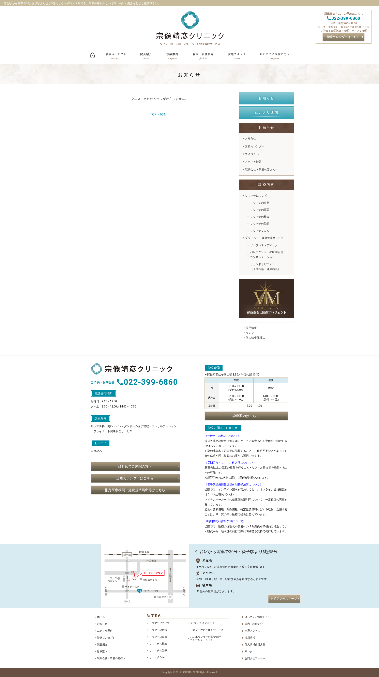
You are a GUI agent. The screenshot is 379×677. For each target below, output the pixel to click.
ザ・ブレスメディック (264, 245)
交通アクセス (252, 630)
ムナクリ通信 (105, 630)
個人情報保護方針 (255, 644)
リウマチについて (256, 195)
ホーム (101, 616)
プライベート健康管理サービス (265, 237)
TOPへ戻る (158, 114)
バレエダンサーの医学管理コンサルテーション (266, 255)
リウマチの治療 (259, 223)
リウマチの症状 (259, 202)
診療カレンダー (254, 146)
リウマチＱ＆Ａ (259, 230)
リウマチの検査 (259, 216)
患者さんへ (252, 154)
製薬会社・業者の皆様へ (111, 658)
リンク (248, 651)
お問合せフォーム (255, 658)
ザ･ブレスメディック (202, 623)
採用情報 (250, 637)
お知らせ (250, 138)
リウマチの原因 (259, 209)
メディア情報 (253, 161)
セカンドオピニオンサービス (206, 629)
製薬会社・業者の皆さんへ (261, 169)
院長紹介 (102, 644)
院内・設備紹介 (254, 623)
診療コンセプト (106, 637)
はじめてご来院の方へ (257, 616)
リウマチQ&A (157, 657)
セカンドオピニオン (265, 267)
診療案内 (102, 651)
